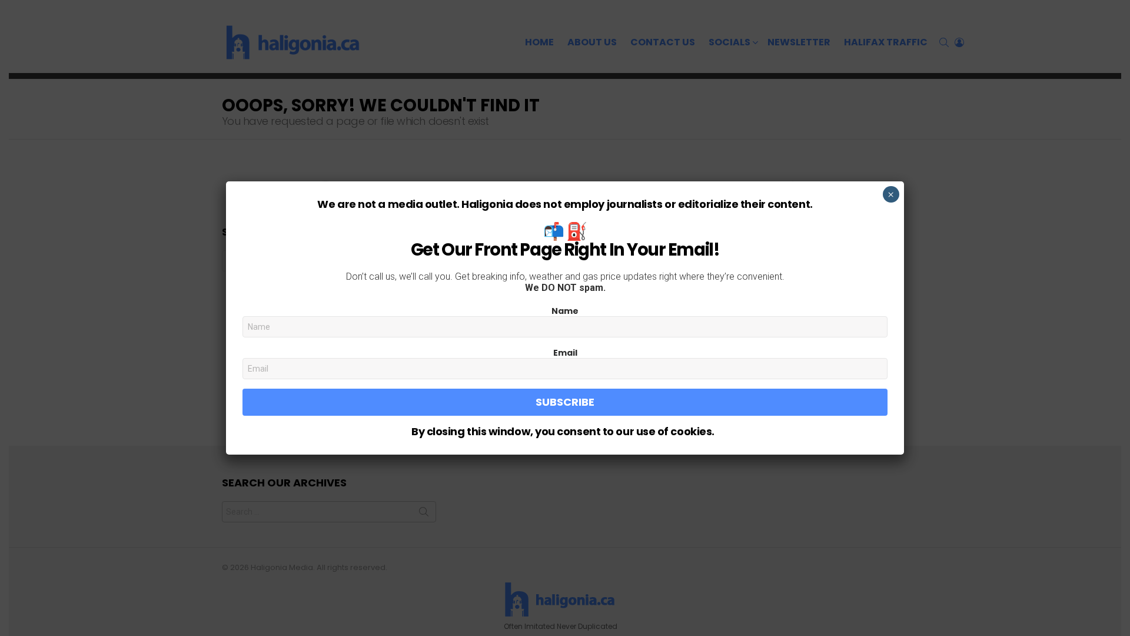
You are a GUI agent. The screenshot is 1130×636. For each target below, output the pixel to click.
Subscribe (565, 402)
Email (565, 353)
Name (565, 311)
